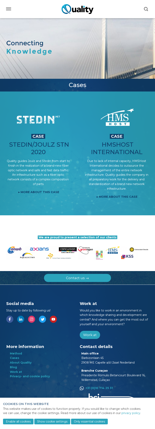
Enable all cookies (18, 421)
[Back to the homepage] (77, 9)
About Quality (20, 362)
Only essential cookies (89, 421)
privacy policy (130, 413)
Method (16, 353)
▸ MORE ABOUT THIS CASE (38, 192)
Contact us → (77, 278)
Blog (13, 367)
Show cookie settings (52, 421)
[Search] (146, 9)
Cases (14, 358)
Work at (90, 335)
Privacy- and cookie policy (30, 376)
